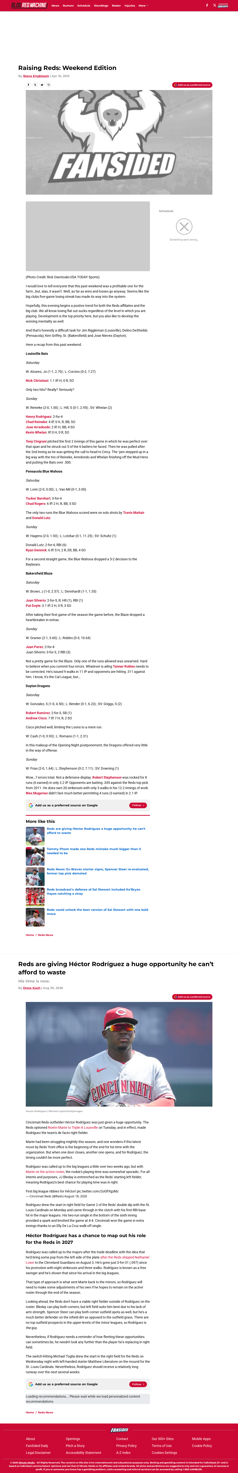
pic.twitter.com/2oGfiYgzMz (98, 1191)
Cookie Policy (202, 1446)
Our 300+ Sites (163, 1439)
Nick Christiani (37, 381)
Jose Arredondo (38, 427)
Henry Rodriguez (38, 417)
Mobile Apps (201, 1439)
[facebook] (207, 5)
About (30, 1439)
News (55, 5)
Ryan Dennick (36, 550)
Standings (101, 5)
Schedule (83, 5)
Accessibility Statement (83, 1453)
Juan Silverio (36, 600)
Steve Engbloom (36, 76)
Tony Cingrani (36, 441)
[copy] (48, 84)
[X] (214, 5)
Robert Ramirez (38, 713)
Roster (116, 5)
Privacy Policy (126, 1446)
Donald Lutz (41, 518)
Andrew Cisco (36, 718)
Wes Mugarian (37, 793)
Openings (73, 1439)
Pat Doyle (33, 606)
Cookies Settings (164, 1453)
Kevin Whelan (36, 432)
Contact (122, 1439)
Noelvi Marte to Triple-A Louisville (73, 1127)
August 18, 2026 (75, 1196)
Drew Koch (31, 988)
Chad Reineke (36, 422)
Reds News (45, 935)
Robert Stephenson (107, 777)
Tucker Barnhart (38, 498)
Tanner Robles (124, 666)
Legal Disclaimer (38, 1453)
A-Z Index (123, 1453)
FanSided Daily (37, 1446)
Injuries (130, 5)
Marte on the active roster (45, 1172)
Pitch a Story (75, 1446)
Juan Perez (34, 647)
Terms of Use (162, 1446)
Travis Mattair (133, 513)
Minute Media (27, 1462)
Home (30, 935)
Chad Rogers (35, 504)
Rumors (68, 5)
